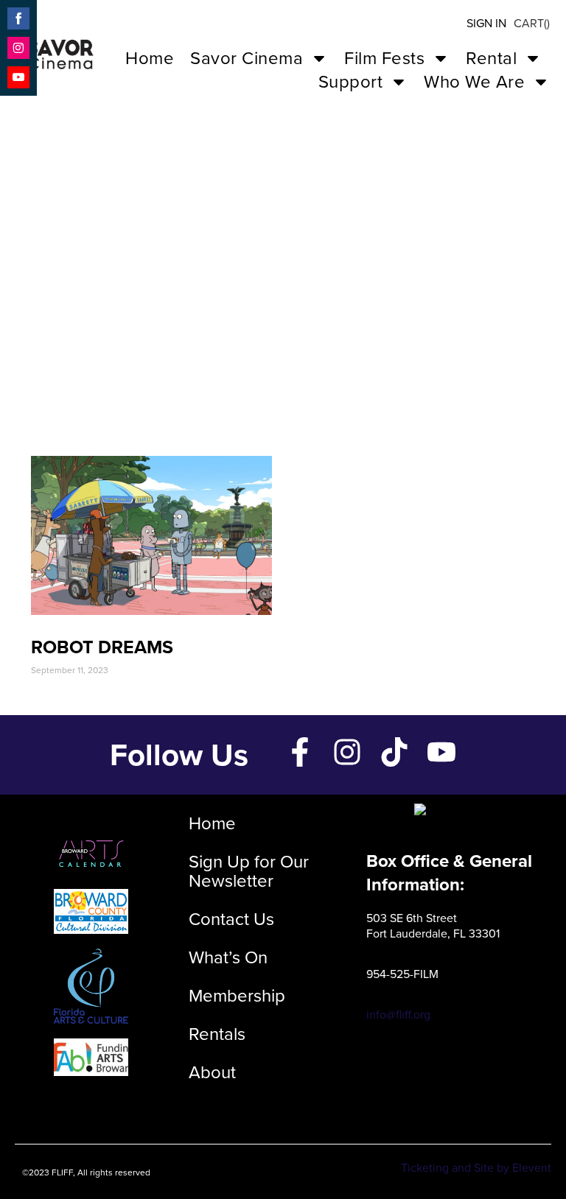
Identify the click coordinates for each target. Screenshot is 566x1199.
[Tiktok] (394, 752)
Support (350, 82)
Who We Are (474, 82)
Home (149, 58)
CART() (532, 23)
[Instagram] (347, 752)
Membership (237, 995)
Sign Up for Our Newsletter (249, 871)
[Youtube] (441, 752)
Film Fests (384, 58)
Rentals (217, 1034)
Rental (491, 58)
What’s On (228, 957)
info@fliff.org (398, 1014)
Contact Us (231, 919)
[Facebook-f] (300, 752)
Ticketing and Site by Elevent (476, 1167)
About (212, 1072)
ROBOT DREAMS (102, 647)
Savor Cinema (246, 58)
